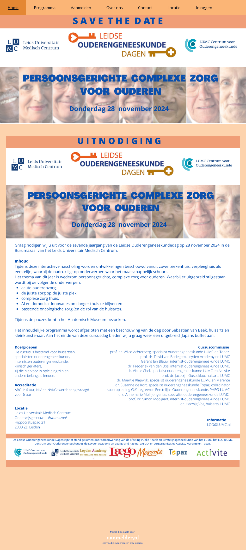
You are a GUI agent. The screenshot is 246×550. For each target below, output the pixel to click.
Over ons (114, 7)
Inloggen (204, 7)
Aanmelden (81, 7)
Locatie (173, 7)
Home (13, 7)
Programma (44, 7)
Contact (145, 7)
